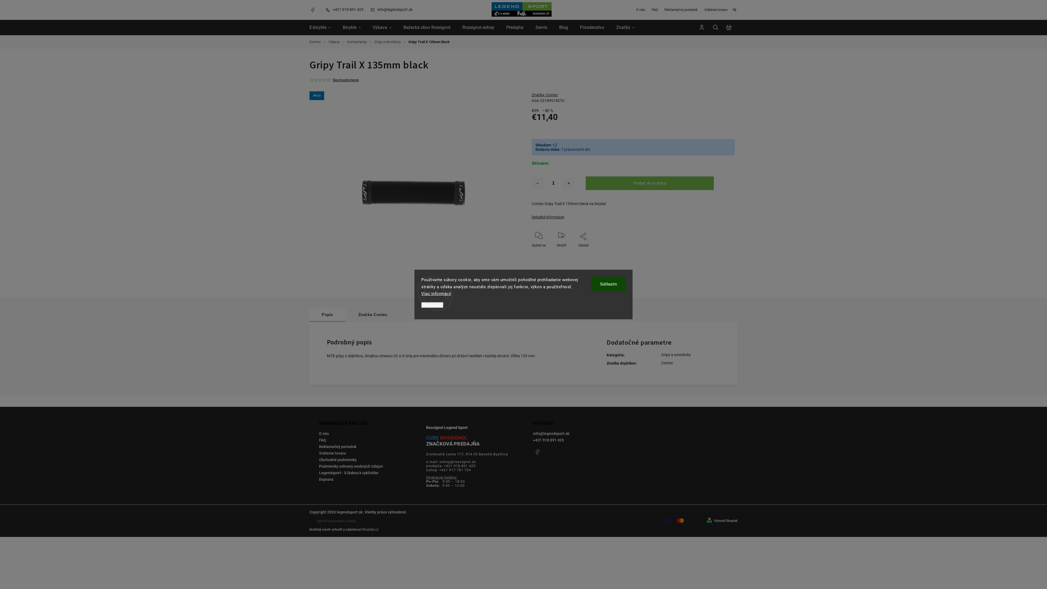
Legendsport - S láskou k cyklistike (348, 473)
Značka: (545, 95)
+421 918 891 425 (548, 440)
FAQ (655, 10)
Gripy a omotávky (676, 355)
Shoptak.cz (370, 529)
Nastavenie (432, 305)
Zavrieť (717, 253)
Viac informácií (436, 293)
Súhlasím (608, 284)
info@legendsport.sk (551, 433)
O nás (640, 10)
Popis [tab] (327, 314)
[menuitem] (323, 27)
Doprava (326, 479)
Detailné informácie (548, 217)
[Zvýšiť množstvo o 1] (569, 183)
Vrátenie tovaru (715, 10)
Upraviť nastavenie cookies (336, 521)
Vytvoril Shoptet (726, 521)
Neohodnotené (346, 80)
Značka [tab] (373, 314)
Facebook (312, 10)
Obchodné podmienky (338, 460)
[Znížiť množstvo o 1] (538, 183)
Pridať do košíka (649, 183)
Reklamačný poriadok (681, 10)
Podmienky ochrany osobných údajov (351, 466)
